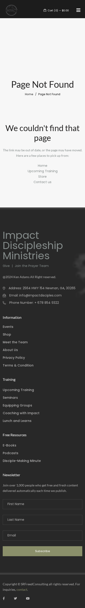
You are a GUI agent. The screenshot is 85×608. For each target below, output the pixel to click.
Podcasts (10, 453)
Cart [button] (58, 10)
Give (7, 266)
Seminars (10, 397)
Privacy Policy (14, 357)
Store (42, 176)
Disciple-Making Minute (22, 460)
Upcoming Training (43, 171)
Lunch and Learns (17, 421)
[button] (78, 10)
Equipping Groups (17, 405)
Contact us (42, 182)
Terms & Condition (18, 365)
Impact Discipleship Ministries (33, 245)
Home (29, 94)
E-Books (9, 445)
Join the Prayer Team (31, 266)
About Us (10, 350)
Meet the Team (15, 342)
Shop (7, 334)
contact (22, 589)
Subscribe (42, 551)
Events (8, 326)
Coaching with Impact (21, 413)
